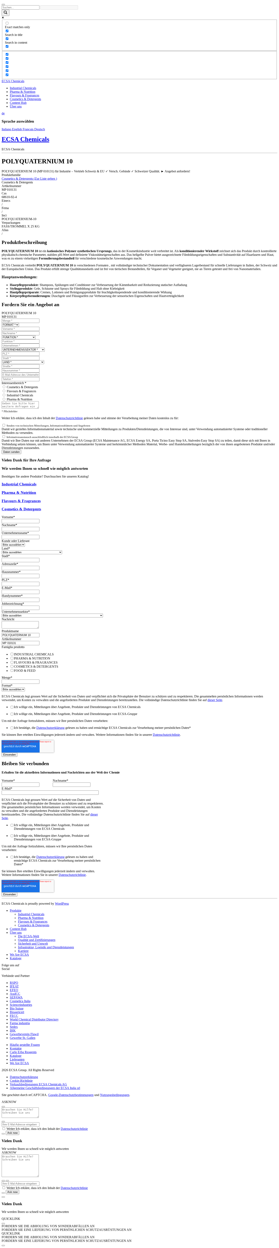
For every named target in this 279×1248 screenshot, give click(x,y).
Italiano (7, 129)
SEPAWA (16, 997)
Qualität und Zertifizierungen (36, 940)
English (17, 129)
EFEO (14, 990)
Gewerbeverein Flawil (24, 1034)
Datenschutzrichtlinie (69, 418)
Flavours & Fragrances (24, 95)
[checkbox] (139, 662)
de (3, 113)
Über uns (16, 106)
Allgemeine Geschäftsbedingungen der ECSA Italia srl (45, 1088)
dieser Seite (215, 700)
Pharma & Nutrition (22, 91)
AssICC (15, 993)
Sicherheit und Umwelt (33, 943)
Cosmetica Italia (20, 1001)
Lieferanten (17, 1059)
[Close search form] (3, 4)
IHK (13, 1030)
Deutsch (39, 129)
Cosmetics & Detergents (25, 99)
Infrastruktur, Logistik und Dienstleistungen (46, 947)
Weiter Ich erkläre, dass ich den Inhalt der (47, 1129)
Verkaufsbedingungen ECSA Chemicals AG (38, 1084)
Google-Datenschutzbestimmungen (71, 1095)
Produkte (15, 910)
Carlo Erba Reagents (23, 1052)
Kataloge (15, 958)
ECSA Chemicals (13, 81)
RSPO (14, 982)
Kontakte (16, 1048)
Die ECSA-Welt (28, 936)
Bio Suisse (16, 1008)
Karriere (23, 951)
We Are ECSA (19, 954)
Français (28, 129)
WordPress (62, 903)
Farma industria (20, 1023)
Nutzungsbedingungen (114, 1095)
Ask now (12, 1132)
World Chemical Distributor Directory (34, 1019)
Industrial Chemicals (23, 88)
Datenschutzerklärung (50, 727)
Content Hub (18, 102)
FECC (14, 1015)
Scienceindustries (21, 1004)
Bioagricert (17, 1012)
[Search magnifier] (5, 13)
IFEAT (14, 986)
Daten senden (11, 451)
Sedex (14, 1027)
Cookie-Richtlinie (21, 1080)
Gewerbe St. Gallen (22, 1038)
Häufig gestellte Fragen (25, 1044)
